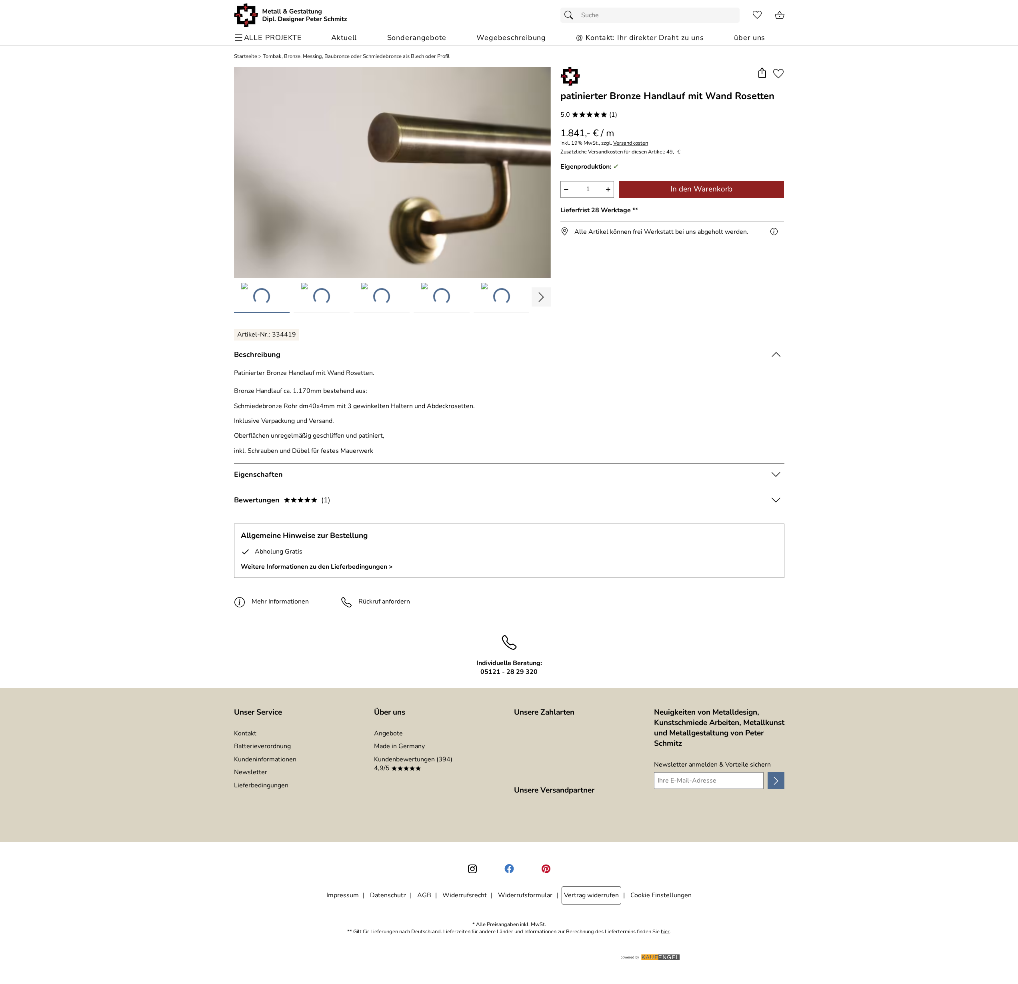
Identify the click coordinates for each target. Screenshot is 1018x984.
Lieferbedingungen (261, 785)
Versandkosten (630, 143)
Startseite (245, 56)
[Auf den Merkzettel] (778, 73)
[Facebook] (509, 869)
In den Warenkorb (701, 189)
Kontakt (245, 733)
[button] (762, 73)
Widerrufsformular (525, 895)
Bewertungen (282, 500)
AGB (424, 895)
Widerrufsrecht (464, 895)
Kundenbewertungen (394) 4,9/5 (413, 764)
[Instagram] (472, 869)
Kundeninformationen (265, 759)
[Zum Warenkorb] (779, 15)
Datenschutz (388, 895)
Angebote (388, 733)
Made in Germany (399, 746)
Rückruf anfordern (384, 601)
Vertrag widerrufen (591, 895)
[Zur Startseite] (290, 15)
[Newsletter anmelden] (776, 780)
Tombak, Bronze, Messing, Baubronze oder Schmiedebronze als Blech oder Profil (356, 56)
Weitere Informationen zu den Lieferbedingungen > (317, 566)
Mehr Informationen (280, 601)
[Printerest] (546, 869)
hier (665, 931)
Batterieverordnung (262, 746)
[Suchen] (571, 15)
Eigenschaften (258, 474)
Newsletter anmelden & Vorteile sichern (712, 764)
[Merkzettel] (757, 15)
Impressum (342, 895)
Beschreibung (257, 354)
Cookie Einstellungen (661, 895)
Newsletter (250, 772)
